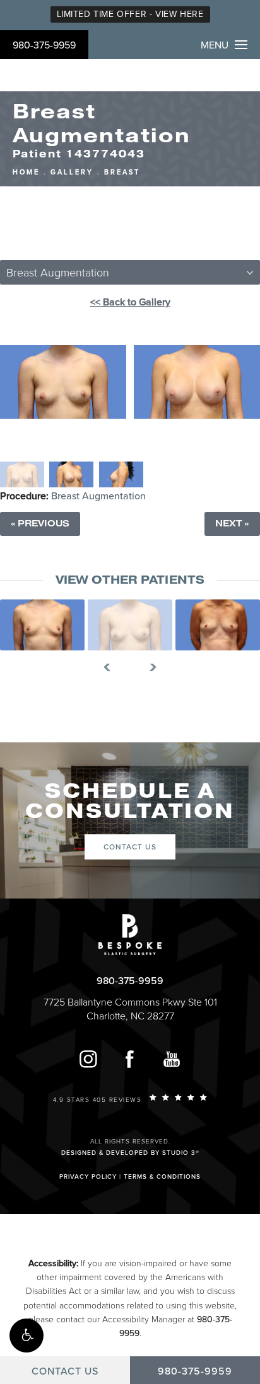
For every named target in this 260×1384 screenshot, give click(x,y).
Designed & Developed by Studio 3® (130, 1153)
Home (26, 172)
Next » (232, 524)
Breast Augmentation (98, 496)
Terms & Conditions (162, 1177)
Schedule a (130, 801)
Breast (122, 172)
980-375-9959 (44, 45)
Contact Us (130, 846)
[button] (26, 1336)
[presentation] (112, 667)
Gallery (71, 172)
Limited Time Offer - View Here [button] (130, 14)
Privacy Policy (88, 1177)
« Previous (40, 524)
